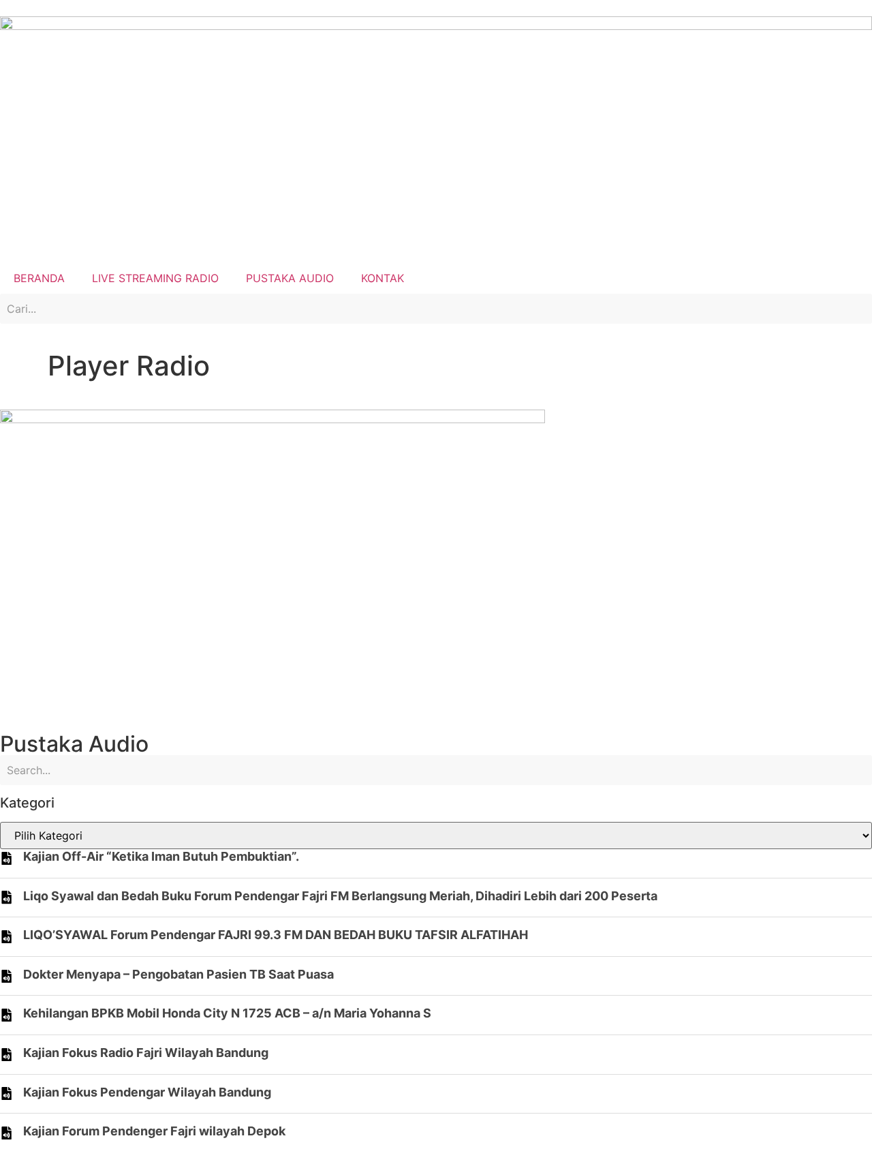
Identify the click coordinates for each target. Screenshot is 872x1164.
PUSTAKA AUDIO (290, 278)
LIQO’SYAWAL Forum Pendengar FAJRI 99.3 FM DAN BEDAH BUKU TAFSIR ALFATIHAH (275, 935)
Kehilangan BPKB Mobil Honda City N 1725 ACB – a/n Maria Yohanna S (227, 1013)
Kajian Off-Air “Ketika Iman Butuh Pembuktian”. (161, 856)
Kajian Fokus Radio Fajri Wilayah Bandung (145, 1052)
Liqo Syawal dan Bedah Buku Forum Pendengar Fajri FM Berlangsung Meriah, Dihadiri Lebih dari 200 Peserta (340, 896)
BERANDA (39, 278)
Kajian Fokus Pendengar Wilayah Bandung (147, 1092)
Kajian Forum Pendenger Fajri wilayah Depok (154, 1131)
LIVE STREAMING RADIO (155, 278)
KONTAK (382, 278)
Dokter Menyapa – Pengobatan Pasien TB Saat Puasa (178, 974)
